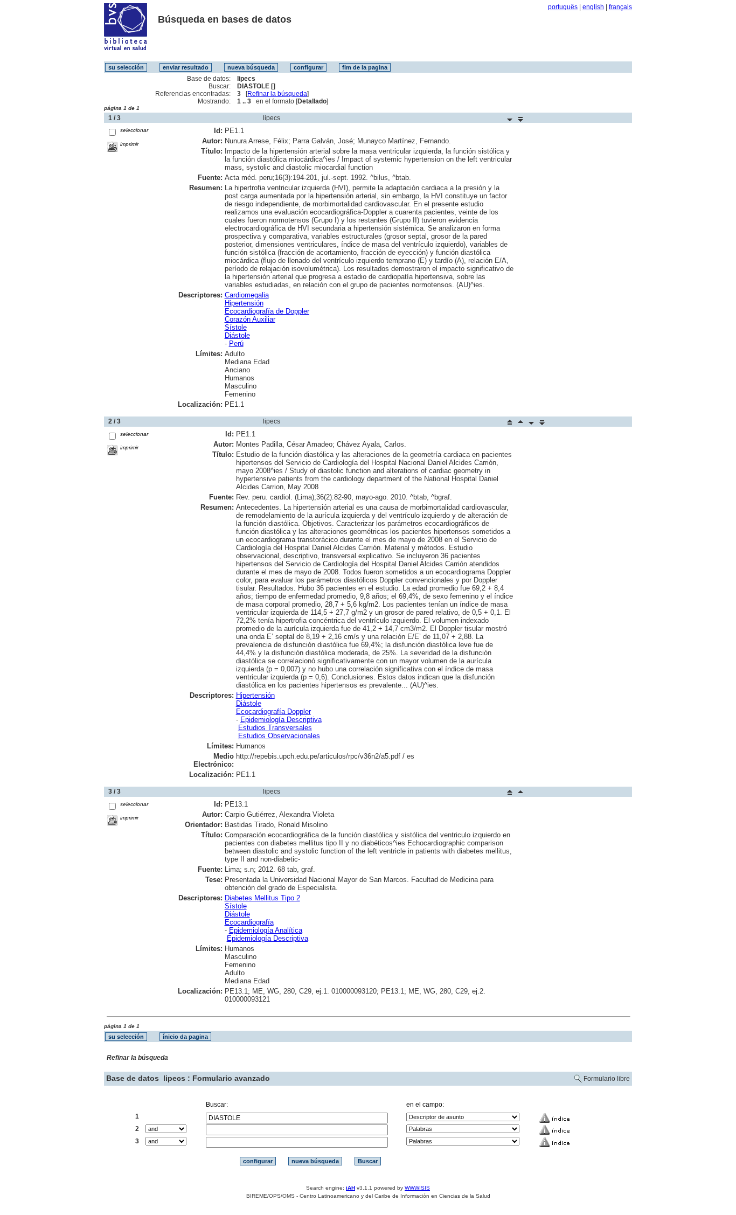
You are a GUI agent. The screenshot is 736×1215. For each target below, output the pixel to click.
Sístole (236, 327)
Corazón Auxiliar (250, 319)
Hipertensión (244, 303)
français (620, 7)
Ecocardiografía (249, 922)
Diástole (237, 335)
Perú (236, 343)
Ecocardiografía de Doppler (267, 311)
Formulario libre (607, 1078)
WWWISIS (417, 1188)
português (563, 7)
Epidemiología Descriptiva (281, 720)
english (593, 7)
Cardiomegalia (247, 295)
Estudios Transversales (275, 728)
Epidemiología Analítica (265, 930)
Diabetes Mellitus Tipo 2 (262, 898)
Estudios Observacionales (279, 736)
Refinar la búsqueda (277, 94)
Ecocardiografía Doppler (273, 711)
